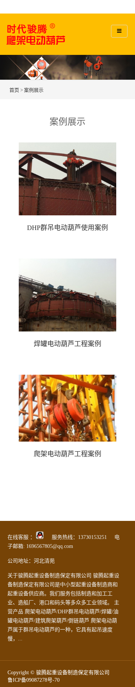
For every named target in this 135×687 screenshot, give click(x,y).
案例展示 (34, 90)
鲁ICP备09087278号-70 (34, 680)
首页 (14, 90)
